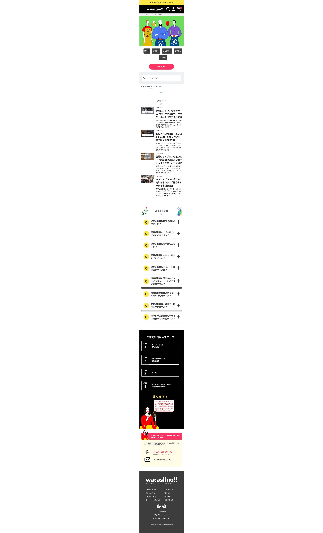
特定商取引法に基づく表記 (162, 518)
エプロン (178, 51)
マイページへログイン (153, 500)
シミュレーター (169, 490)
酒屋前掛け (167, 51)
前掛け (146, 51)
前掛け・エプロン (158, 14)
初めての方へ (150, 493)
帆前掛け (156, 51)
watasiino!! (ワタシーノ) (147, 14)
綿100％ (163, 57)
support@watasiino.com (162, 459)
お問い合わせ (169, 500)
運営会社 (167, 493)
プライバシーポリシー (161, 515)
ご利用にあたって (152, 490)
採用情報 (167, 496)
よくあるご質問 (151, 496)
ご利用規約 (162, 511)
